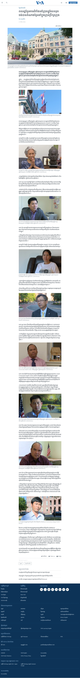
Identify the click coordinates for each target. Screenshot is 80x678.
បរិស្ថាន (42, 608)
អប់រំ (21, 620)
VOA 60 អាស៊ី (4, 600)
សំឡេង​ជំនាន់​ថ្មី (23, 597)
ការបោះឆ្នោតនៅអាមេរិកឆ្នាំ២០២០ (67, 614)
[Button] (58, 26)
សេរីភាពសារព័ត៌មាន (64, 611)
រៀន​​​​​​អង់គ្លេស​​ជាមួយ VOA (26, 628)
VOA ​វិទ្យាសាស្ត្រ (4, 597)
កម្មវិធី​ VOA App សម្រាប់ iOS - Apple (9, 664)
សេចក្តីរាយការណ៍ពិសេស (46, 620)
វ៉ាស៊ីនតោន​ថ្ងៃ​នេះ (4, 591)
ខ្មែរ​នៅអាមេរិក (4, 617)
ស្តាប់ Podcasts (24, 636)
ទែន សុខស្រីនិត (22, 19)
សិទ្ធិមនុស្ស (23, 614)
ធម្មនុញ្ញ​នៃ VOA (24, 644)
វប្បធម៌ (42, 614)
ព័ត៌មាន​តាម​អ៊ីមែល (44, 636)
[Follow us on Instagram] (52, 589)
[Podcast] (63, 589)
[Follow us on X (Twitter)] (45, 589)
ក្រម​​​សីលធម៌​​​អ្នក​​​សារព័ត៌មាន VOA (48, 644)
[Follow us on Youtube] (48, 589)
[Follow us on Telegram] (56, 589)
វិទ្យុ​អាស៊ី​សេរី (43, 655)
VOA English (24, 653)
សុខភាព (22, 617)
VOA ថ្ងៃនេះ (3, 594)
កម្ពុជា (2, 608)
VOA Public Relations (6, 655)
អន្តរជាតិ (2, 611)
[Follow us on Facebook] (41, 589)
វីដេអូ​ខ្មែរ (2, 588)
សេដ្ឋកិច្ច (22, 611)
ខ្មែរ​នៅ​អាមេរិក (22, 7)
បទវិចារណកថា (63, 620)
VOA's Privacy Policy (26, 655)
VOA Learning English (46, 628)
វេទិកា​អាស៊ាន (23, 600)
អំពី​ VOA (3, 644)
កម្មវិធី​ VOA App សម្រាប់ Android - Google (28, 664)
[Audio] (61, 3)
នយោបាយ (23, 608)
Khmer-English (64, 617)
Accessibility (44, 653)
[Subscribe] (67, 589)
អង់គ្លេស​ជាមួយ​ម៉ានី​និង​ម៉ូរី (6, 628)
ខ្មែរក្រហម (43, 617)
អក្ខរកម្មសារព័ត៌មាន (64, 608)
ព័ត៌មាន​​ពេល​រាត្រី (23, 591)
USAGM (3, 653)
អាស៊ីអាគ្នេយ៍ (3, 620)
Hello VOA (23, 594)
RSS (61, 636)
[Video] (66, 3)
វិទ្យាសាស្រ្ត (43, 611)
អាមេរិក (2, 614)
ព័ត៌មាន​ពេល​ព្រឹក (23, 588)
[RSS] (60, 589)
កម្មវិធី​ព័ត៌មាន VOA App (6, 636)
